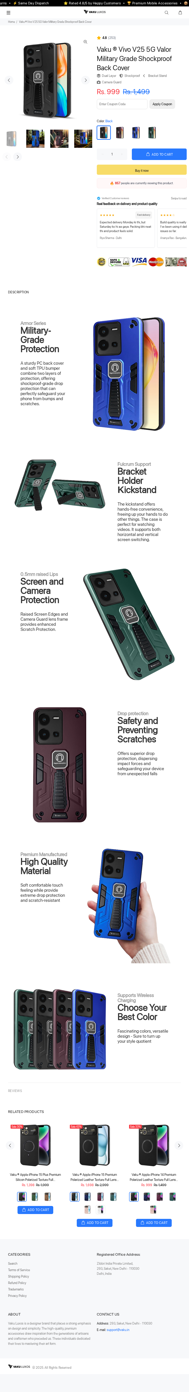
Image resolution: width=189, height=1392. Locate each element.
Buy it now (142, 170)
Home (11, 21)
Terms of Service (19, 1270)
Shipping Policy (18, 1276)
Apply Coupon (162, 104)
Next (85, 80)
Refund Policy (17, 1283)
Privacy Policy (17, 1296)
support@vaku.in (118, 1330)
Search (13, 1263)
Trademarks (16, 1289)
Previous (9, 80)
